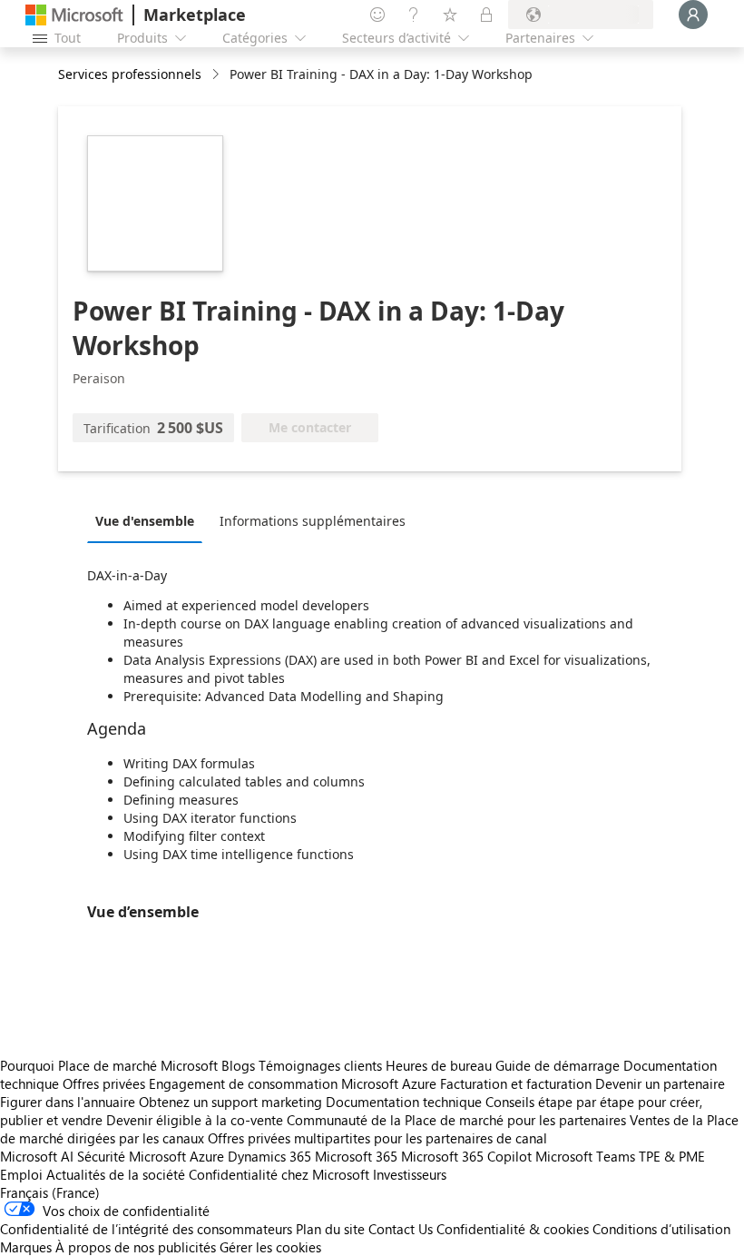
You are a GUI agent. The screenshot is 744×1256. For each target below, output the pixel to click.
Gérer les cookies (270, 1247)
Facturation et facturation (516, 1083)
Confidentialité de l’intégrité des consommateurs (146, 1229)
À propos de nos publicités (135, 1247)
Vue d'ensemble (144, 520)
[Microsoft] (74, 15)
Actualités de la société (115, 1174)
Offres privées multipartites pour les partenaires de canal (377, 1138)
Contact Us (400, 1229)
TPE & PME (672, 1156)
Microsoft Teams (585, 1156)
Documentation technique (404, 1102)
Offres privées (104, 1083)
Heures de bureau (439, 1065)
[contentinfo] (217, 75)
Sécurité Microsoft (131, 1156)
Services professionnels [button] (129, 74)
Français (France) (50, 1192)
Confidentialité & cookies (512, 1229)
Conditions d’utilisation (661, 1229)
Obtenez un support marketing (230, 1102)
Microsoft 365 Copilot (466, 1156)
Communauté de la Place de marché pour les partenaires (456, 1120)
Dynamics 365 (269, 1156)
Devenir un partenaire (660, 1083)
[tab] (149, 520)
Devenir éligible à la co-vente (194, 1120)
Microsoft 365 (356, 1156)
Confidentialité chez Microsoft (279, 1174)
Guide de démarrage (557, 1065)
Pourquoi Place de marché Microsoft (109, 1065)
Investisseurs (409, 1174)
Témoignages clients (320, 1065)
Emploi (21, 1174)
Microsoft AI (36, 1156)
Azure (207, 1156)
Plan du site (330, 1229)
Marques (26, 1247)
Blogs (238, 1065)
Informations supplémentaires (313, 520)
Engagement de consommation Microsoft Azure (294, 1083)
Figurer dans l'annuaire (67, 1102)
